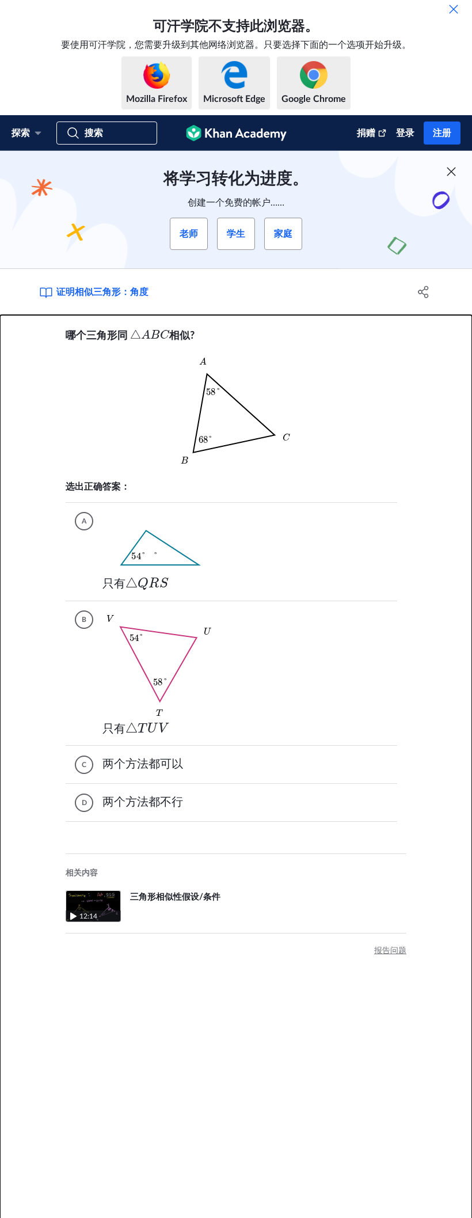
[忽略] (453, 9)
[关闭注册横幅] (451, 171)
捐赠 (366, 133)
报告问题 (390, 951)
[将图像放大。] (236, 411)
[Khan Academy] (236, 133)
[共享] (423, 291)
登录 (405, 133)
